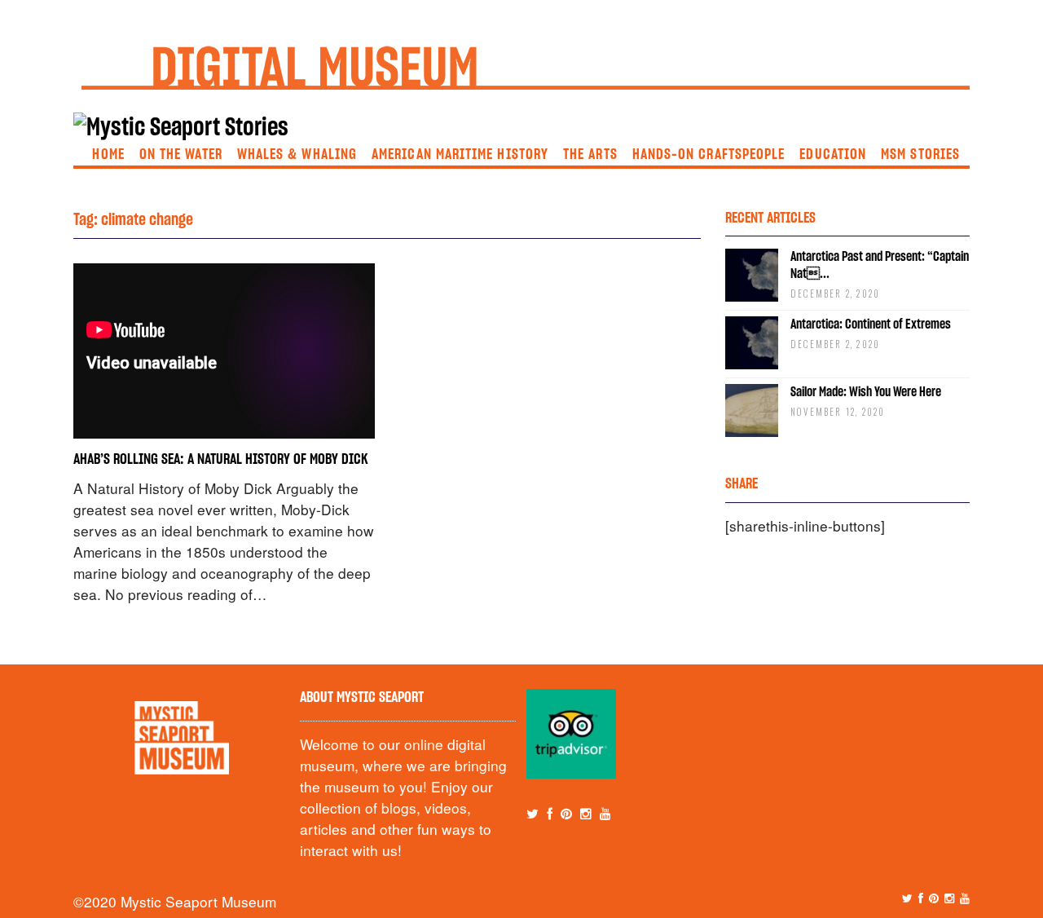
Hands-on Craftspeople (709, 155)
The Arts (590, 155)
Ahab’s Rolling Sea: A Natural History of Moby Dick (220, 459)
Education (832, 155)
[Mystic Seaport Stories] (180, 128)
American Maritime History (460, 155)
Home (108, 155)
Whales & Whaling (297, 155)
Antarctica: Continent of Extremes (870, 324)
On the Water (180, 155)
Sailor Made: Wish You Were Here (865, 392)
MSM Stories (920, 155)
